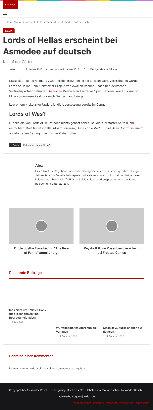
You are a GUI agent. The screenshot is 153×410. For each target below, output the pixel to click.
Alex (12, 69)
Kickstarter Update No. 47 (36, 145)
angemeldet (29, 368)
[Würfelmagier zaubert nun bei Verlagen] (76, 303)
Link (130, 123)
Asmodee (55, 91)
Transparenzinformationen (87, 402)
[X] (21, 190)
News (19, 22)
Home (9, 22)
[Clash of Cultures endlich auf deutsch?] (123, 303)
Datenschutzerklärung (119, 402)
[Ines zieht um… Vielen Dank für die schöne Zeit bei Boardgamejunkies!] (29, 294)
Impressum (142, 402)
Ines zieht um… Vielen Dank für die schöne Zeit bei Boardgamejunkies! (27, 313)
